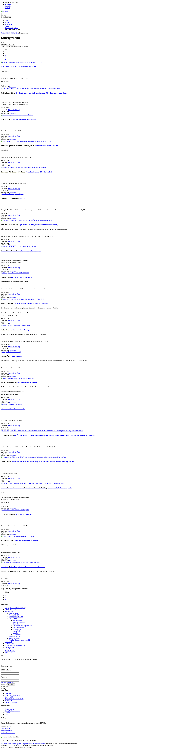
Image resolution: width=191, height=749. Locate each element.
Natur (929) (8, 642)
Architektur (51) (18, 620)
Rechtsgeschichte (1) (15, 636)
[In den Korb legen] (1, 665)
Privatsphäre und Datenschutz (14, 699)
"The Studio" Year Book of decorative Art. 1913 (18, 67)
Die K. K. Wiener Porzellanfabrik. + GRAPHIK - (25, 304)
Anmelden (11, 684)
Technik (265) (9, 647)
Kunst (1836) (13, 618)
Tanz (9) (15, 633)
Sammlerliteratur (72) (15, 638)
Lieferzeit (8, 693)
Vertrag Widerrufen (6, 728)
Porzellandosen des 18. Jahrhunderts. (27, 172)
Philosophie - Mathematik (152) (15, 645)
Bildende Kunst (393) (19, 622)
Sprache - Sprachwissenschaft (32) (19, 640)
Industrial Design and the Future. (19, 540)
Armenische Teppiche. (16, 514)
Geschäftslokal (9, 709)
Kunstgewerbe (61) (19, 627)
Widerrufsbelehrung (6, 730)
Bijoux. (13, 198)
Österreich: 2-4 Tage (14, 110)
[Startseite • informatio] (5, 11)
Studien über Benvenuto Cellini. (18, 119)
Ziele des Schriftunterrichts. (16, 277)
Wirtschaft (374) (10, 651)
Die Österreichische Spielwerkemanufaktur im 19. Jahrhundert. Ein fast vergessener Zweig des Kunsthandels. (48, 435)
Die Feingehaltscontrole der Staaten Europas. (23, 567)
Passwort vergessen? (7, 682)
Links (6, 714)
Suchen (8, 17)
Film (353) (16, 624)
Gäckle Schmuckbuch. (13, 409)
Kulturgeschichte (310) (16, 617)
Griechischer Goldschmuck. (21, 251)
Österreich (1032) (10, 643)
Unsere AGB (9, 697)
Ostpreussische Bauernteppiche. (36, 488)
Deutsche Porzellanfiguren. (17, 330)
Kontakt (7, 22)
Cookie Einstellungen (11, 702)
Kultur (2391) (9, 611)
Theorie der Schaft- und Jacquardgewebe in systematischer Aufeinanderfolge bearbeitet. (39, 461)
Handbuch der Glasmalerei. (19, 383)
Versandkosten (12, 87)
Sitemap (7, 713)
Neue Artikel (9, 652)
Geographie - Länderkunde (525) (15, 608)
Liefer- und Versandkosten (13, 695)
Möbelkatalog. (11, 356)
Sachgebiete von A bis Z (12, 711)
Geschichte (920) (10, 609)
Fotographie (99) (14, 615)
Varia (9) (7, 649)
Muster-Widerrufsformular (8, 733)
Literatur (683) (17, 629)
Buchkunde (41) (14, 613)
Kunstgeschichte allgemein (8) (22, 626)
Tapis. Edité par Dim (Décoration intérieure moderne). (29, 225)
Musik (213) (16, 631)
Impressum (8, 24)
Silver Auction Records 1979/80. (29, 146)
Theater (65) (16, 634)
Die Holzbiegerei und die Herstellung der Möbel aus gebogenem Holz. (34, 93)
